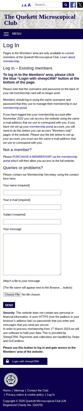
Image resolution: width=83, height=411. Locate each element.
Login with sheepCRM (25, 361)
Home (7, 390)
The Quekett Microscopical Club (39, 20)
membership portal (15, 107)
